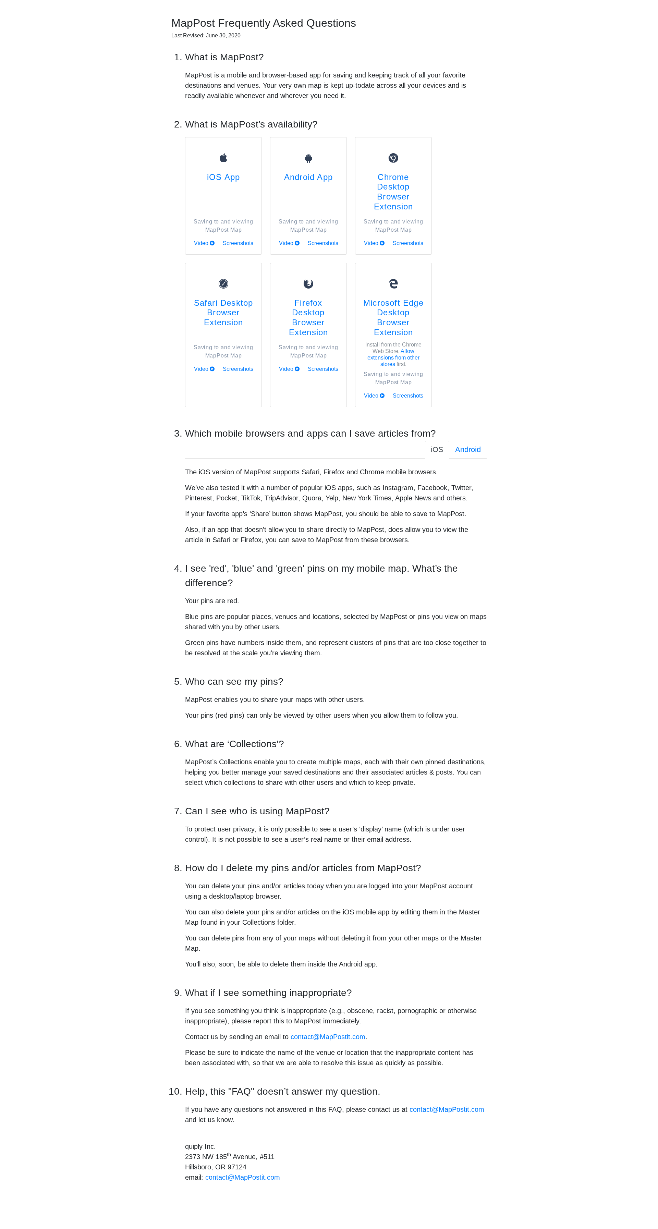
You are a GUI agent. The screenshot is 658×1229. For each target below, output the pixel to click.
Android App (308, 177)
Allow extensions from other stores (393, 357)
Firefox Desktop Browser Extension (308, 317)
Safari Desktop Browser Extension (223, 312)
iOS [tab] (437, 449)
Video (202, 243)
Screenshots (238, 243)
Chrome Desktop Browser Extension (393, 191)
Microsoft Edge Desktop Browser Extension (393, 317)
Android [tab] (468, 449)
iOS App (223, 177)
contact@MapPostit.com (328, 1037)
